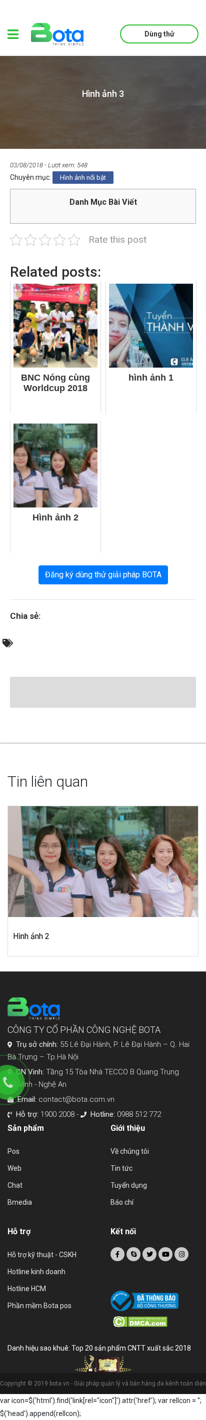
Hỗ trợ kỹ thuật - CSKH (42, 1255)
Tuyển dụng (128, 1185)
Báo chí (122, 1202)
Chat (15, 1185)
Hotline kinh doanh (37, 1272)
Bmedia (20, 1202)
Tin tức (121, 1168)
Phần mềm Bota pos (40, 1306)
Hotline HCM (27, 1289)
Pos (14, 1151)
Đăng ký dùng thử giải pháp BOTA (103, 574)
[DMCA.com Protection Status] (155, 1321)
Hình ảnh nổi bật (83, 177)
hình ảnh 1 (74, 936)
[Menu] (13, 34)
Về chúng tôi (129, 1151)
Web (15, 1168)
